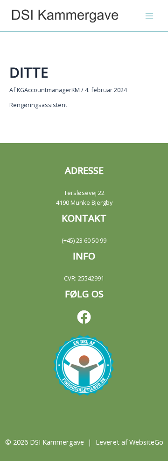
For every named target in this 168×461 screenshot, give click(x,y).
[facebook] (84, 317)
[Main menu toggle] (149, 16)
